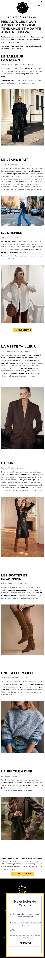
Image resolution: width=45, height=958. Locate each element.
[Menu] (39, 5)
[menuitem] (39, 4)
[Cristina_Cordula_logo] (22, 10)
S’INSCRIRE (25, 943)
